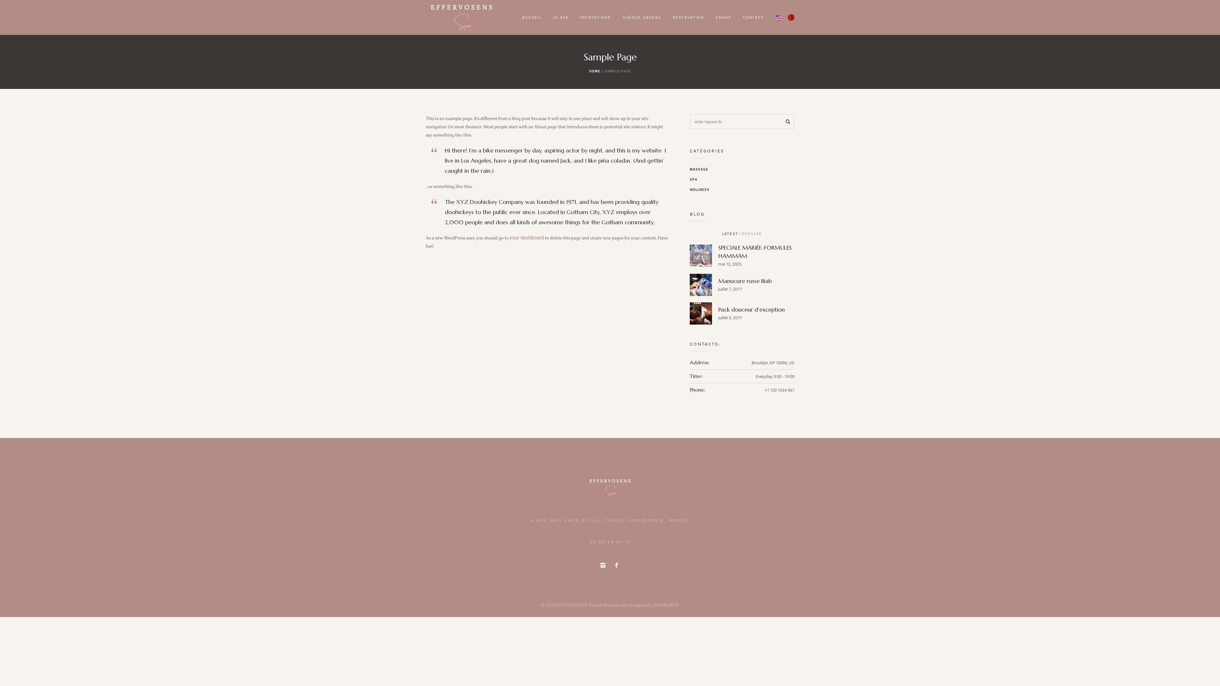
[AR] (791, 17)
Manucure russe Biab (745, 281)
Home (594, 71)
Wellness (699, 190)
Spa (693, 180)
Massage (699, 169)
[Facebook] (616, 565)
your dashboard (527, 238)
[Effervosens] (610, 487)
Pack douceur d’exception (751, 309)
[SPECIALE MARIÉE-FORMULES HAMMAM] (701, 255)
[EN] (779, 17)
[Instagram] (603, 565)
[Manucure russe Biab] (701, 284)
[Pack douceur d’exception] (701, 313)
